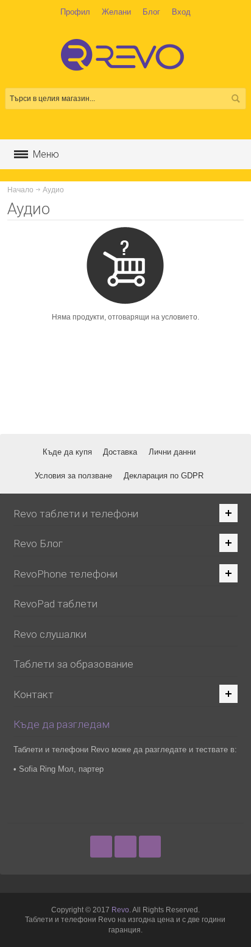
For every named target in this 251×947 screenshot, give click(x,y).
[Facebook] (102, 846)
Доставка (120, 451)
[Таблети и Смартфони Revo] (125, 60)
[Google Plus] (127, 846)
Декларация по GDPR (163, 475)
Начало (20, 190)
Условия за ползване (73, 475)
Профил (75, 11)
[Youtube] (150, 846)
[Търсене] (235, 98)
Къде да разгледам (61, 724)
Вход (181, 11)
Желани (116, 11)
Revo (120, 910)
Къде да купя (67, 451)
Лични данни (172, 451)
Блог (151, 11)
